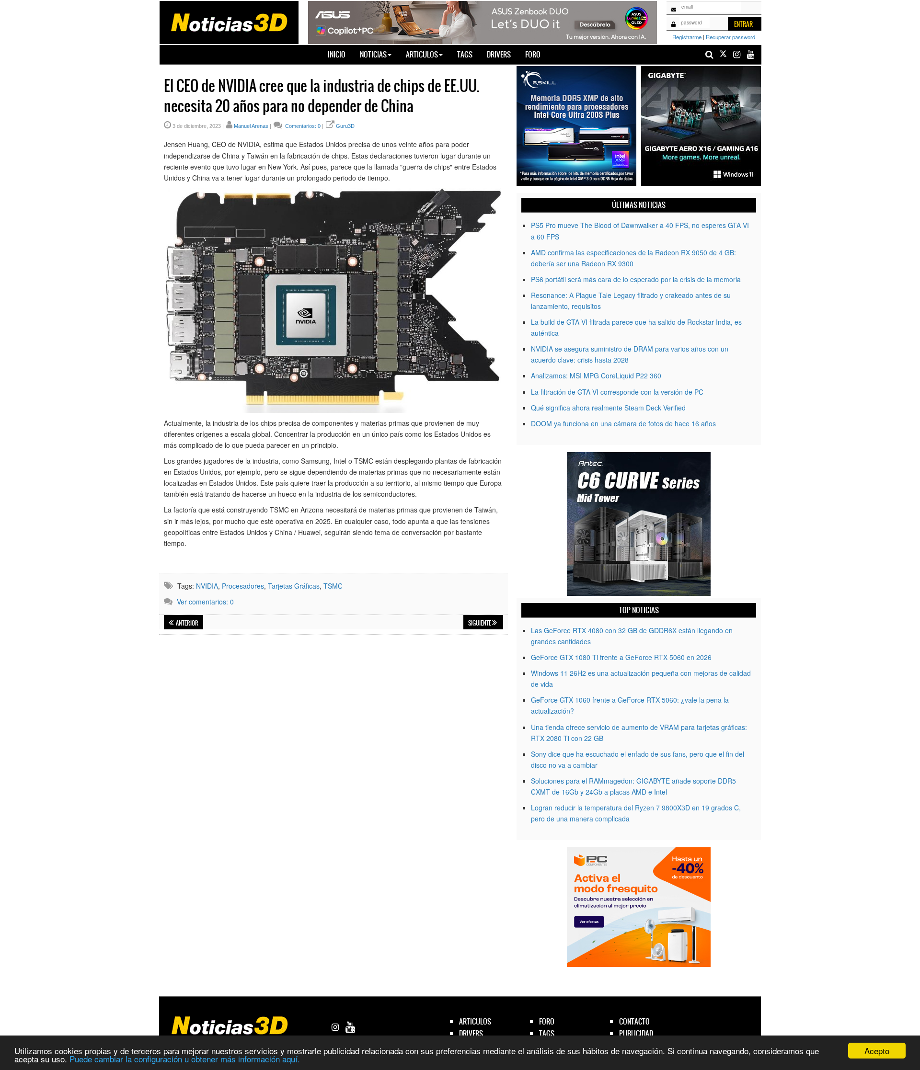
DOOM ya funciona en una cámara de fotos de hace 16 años (623, 423)
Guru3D (345, 126)
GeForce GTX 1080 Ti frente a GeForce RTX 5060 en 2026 (621, 657)
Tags (464, 54)
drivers (471, 1033)
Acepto (876, 1051)
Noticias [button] (373, 54)
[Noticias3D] (229, 21)
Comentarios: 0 (302, 126)
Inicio (340, 54)
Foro (532, 54)
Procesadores (243, 586)
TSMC (333, 586)
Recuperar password (730, 37)
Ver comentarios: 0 (205, 601)
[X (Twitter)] (723, 54)
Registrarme (687, 37)
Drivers (499, 54)
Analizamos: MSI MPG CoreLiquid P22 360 (596, 375)
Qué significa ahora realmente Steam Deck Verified (608, 407)
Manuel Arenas (251, 126)
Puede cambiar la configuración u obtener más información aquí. (184, 1059)
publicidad (636, 1033)
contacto (634, 1021)
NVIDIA (207, 586)
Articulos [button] (422, 54)
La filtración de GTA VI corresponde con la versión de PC (617, 392)
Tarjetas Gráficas (294, 586)
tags (546, 1033)
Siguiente (480, 623)
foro (546, 1021)
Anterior (186, 623)
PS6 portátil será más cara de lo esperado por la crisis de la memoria (636, 279)
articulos (475, 1021)
